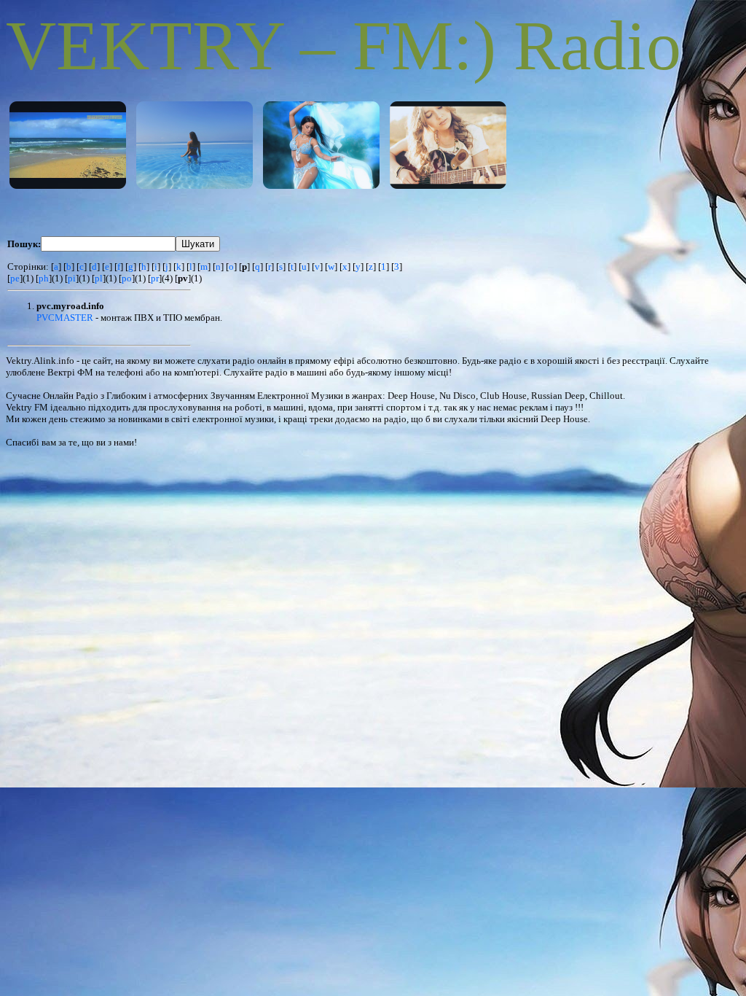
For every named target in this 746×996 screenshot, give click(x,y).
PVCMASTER (64, 317)
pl (99, 278)
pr (155, 278)
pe (15, 278)
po (127, 278)
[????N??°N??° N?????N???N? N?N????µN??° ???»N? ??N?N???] (448, 145)
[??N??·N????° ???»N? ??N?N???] (67, 145)
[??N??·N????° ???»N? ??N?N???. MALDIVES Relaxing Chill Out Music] (194, 145)
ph (44, 278)
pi (72, 278)
